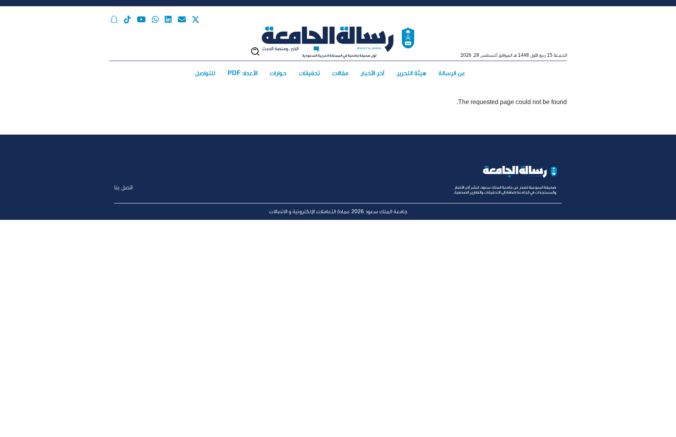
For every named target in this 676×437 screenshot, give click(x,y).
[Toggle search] (255, 51)
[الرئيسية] (338, 43)
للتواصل (205, 73)
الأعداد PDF (242, 73)
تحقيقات (309, 73)
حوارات (278, 73)
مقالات (340, 73)
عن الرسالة (452, 73)
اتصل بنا (123, 187)
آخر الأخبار (372, 73)
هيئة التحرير (411, 73)
